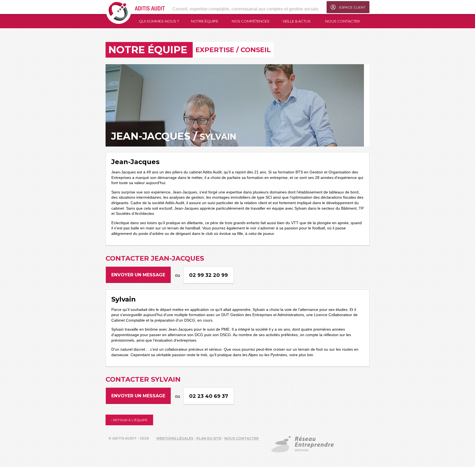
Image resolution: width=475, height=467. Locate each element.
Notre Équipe (204, 21)
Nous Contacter (342, 21)
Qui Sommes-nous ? (159, 21)
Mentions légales (174, 438)
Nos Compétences (250, 21)
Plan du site (208, 438)
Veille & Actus (297, 21)
